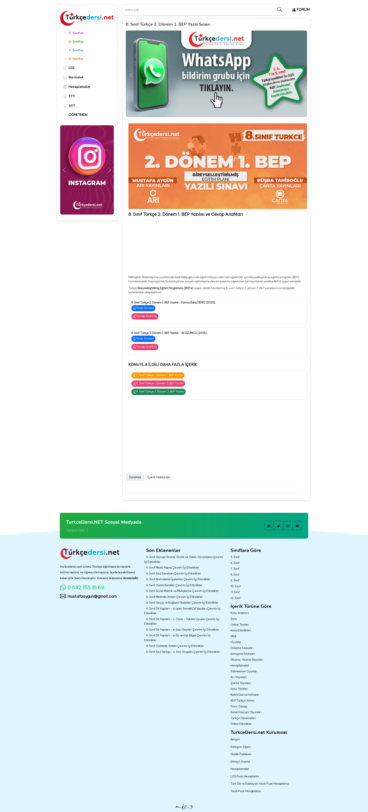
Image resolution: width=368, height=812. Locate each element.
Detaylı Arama (240, 761)
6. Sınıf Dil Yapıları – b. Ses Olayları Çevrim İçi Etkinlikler (182, 629)
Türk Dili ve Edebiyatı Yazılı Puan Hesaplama (260, 783)
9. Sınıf (235, 580)
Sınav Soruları (145, 308)
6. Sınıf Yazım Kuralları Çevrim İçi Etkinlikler (174, 585)
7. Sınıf (235, 568)
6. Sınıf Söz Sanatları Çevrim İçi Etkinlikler (173, 573)
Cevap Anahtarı (146, 316)
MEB (234, 636)
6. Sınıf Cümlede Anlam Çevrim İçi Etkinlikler (175, 646)
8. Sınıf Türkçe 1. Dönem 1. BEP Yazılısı (159, 375)
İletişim (235, 739)
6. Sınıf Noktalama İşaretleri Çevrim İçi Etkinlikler (178, 579)
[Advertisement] (217, 246)
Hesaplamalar (240, 665)
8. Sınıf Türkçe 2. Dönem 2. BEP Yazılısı (160, 391)
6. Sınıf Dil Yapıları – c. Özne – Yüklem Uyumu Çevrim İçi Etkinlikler (181, 621)
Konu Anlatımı (240, 613)
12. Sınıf (236, 598)
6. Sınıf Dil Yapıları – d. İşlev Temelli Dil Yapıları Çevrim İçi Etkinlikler (182, 611)
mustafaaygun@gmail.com (92, 596)
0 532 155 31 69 (86, 587)
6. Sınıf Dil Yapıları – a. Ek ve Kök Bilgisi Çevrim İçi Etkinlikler (177, 637)
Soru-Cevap (239, 706)
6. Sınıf (235, 563)
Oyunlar (236, 642)
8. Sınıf (235, 574)
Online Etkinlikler (241, 724)
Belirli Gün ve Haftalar (245, 694)
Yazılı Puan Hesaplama (245, 791)
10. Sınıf (236, 586)
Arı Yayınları (239, 677)
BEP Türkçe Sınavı (243, 700)
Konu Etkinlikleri (241, 630)
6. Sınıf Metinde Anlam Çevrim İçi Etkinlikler (174, 597)
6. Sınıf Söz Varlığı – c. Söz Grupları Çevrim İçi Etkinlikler (183, 652)
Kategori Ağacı (241, 747)
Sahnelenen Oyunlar (244, 671)
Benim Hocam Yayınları (246, 712)
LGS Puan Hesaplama (245, 776)
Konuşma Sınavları (243, 653)
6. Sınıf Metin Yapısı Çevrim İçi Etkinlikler (172, 567)
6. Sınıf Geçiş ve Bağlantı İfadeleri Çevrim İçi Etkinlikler (182, 602)
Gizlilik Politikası (241, 754)
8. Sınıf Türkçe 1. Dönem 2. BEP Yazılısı (159, 383)
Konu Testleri (239, 689)
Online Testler (240, 624)
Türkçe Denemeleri (243, 718)
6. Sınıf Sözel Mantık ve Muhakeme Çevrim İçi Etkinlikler (182, 591)
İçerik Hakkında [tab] (159, 477)
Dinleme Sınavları (242, 648)
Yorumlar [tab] (135, 477)
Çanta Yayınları (241, 683)
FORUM (303, 9)
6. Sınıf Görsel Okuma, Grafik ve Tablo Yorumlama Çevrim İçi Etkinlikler (183, 559)
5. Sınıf (235, 557)
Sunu (234, 618)
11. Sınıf (235, 592)
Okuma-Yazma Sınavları (247, 659)
